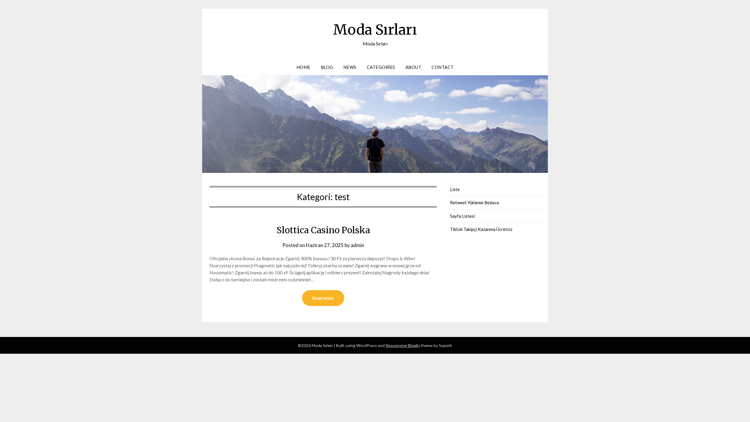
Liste (455, 189)
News (350, 67)
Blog (327, 67)
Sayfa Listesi (462, 216)
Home (303, 67)
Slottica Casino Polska (323, 230)
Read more (323, 298)
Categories (381, 67)
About (413, 67)
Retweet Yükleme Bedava (474, 202)
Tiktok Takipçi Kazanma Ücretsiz (481, 229)
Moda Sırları (375, 29)
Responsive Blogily (403, 345)
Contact (443, 67)
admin (357, 245)
